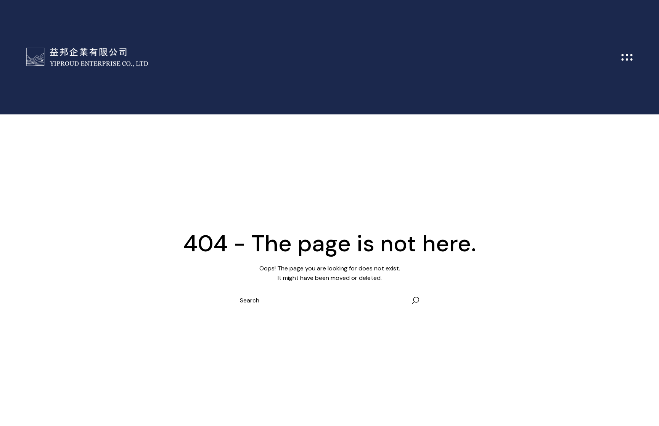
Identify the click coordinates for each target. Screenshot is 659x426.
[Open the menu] (627, 57)
